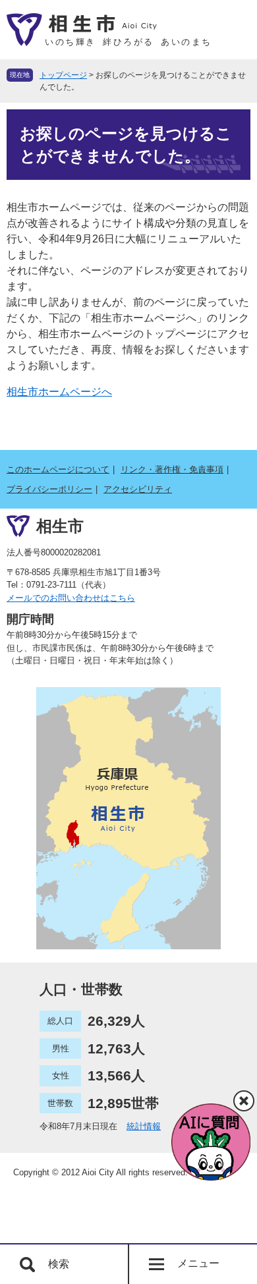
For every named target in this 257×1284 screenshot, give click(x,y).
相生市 (60, 526)
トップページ (63, 75)
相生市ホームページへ (59, 391)
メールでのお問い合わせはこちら (71, 598)
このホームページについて (58, 469)
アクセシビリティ (137, 489)
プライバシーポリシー (49, 489)
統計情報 (144, 1126)
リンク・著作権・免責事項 (172, 469)
